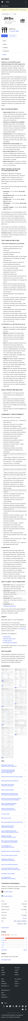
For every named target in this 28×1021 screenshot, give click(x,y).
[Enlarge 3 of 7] (11, 710)
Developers (4, 983)
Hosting (3, 972)
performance (20, 923)
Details (4, 40)
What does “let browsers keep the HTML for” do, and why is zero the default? (11, 799)
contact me (23, 628)
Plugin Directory (4, 5)
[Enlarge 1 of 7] (11, 670)
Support (4, 54)
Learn (2, 979)
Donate (17, 983)
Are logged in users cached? (8, 873)
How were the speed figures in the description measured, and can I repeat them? (8, 771)
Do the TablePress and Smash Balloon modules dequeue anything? (9, 831)
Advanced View (5, 927)
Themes (16, 970)
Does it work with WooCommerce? (9, 864)
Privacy (3, 974)
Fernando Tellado (14, 31)
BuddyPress (4, 997)
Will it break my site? (6, 818)
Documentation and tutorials (10, 642)
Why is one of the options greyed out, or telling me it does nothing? (9, 841)
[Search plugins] (15, 14)
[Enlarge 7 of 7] (25, 707)
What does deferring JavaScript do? (10, 780)
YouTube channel (7, 640)
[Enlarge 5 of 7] (25, 670)
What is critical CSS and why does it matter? (12, 776)
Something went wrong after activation (10, 851)
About (2, 967)
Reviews (5, 44)
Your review (4, 949)
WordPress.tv (5, 986)
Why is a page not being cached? (9, 855)
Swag (17, 986)
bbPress (4, 994)
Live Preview (12, 35)
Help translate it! (23, 9)
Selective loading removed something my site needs (7, 826)
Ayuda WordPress (8, 896)
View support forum (6, 959)
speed (25, 923)
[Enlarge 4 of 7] (11, 728)
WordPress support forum (9, 638)
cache (15, 921)
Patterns (17, 974)
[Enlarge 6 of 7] (25, 691)
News (2, 970)
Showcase (17, 967)
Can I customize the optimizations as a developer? (8, 878)
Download (4, 35)
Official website (7, 636)
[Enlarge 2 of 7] (11, 689)
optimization (23, 921)
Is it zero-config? (5, 814)
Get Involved (18, 979)
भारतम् (5, 1003)
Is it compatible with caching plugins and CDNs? (7, 846)
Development (6, 51)
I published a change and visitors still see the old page (8, 859)
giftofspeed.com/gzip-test (9, 606)
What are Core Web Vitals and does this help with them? (8, 809)
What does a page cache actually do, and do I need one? (9, 765)
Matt (3, 992)
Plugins (16, 972)
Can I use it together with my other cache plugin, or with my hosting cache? (11, 869)
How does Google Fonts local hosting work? (12, 822)
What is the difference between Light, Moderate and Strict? (9, 804)
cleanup (18, 921)
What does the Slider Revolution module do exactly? (8, 836)
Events (16, 981)
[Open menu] (26, 2)
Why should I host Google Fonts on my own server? (7, 785)
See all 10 (25, 918)
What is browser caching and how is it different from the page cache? (9, 794)
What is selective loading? (7, 789)
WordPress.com (5, 990)
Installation (5, 47)
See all (25, 949)
